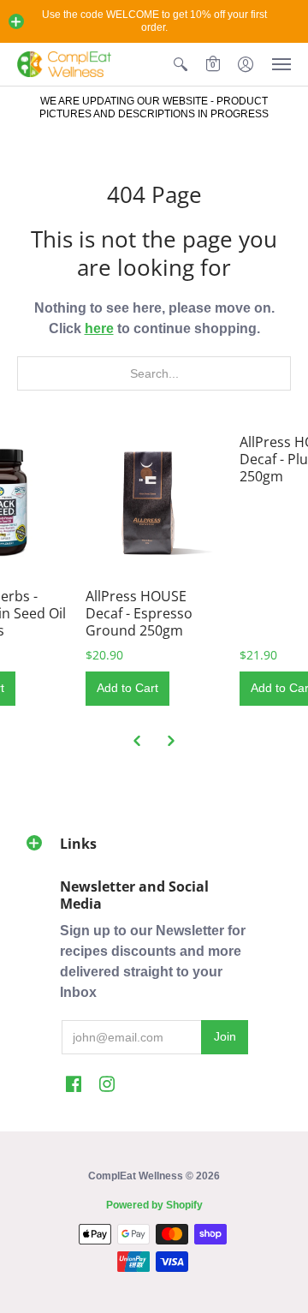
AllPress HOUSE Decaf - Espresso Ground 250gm (139, 613)
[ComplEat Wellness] (64, 64)
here (99, 328)
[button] (16, 21)
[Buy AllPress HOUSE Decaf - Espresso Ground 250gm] (154, 501)
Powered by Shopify (154, 1205)
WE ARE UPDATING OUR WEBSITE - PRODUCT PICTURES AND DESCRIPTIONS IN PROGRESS (154, 107)
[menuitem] (180, 64)
